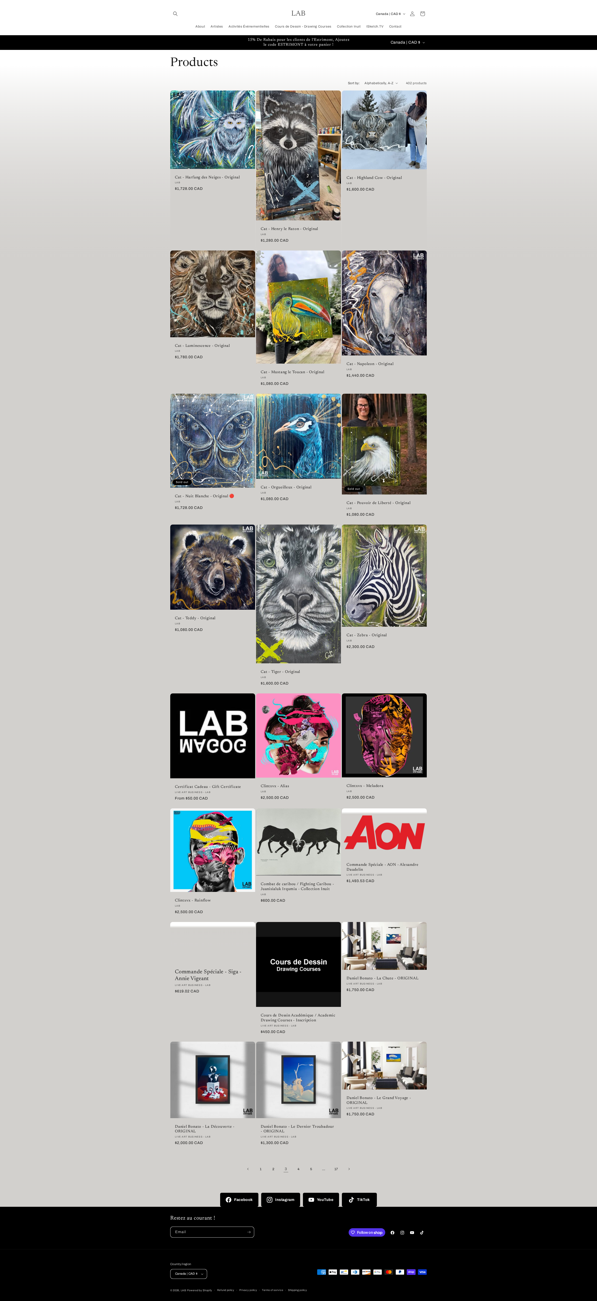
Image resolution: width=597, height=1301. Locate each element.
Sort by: (354, 83)
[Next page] (349, 1169)
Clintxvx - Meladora (365, 786)
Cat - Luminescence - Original (202, 346)
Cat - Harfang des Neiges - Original (207, 177)
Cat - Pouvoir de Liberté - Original (378, 503)
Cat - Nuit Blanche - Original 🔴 (204, 496)
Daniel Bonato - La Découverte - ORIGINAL (205, 1129)
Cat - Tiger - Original (280, 672)
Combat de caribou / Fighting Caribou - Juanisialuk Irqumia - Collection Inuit (297, 886)
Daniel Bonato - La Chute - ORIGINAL (382, 978)
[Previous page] (248, 1169)
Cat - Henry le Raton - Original (289, 229)
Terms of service (272, 1290)
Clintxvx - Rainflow (193, 900)
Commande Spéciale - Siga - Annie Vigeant (208, 975)
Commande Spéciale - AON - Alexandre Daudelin (382, 867)
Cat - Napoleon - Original (370, 364)
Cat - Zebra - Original (367, 635)
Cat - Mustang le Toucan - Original (292, 372)
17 (336, 1169)
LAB (183, 1290)
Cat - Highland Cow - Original (374, 178)
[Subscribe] (249, 1232)
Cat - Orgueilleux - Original (286, 487)
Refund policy (225, 1290)
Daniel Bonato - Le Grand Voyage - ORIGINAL (379, 1100)
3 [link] (286, 1169)
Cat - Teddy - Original (195, 618)
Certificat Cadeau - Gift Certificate (208, 787)
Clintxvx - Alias (275, 786)
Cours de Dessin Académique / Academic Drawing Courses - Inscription (298, 1018)
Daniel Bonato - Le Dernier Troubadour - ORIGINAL (297, 1129)
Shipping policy (297, 1290)
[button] (175, 14)
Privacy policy (248, 1290)
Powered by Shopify (199, 1290)
